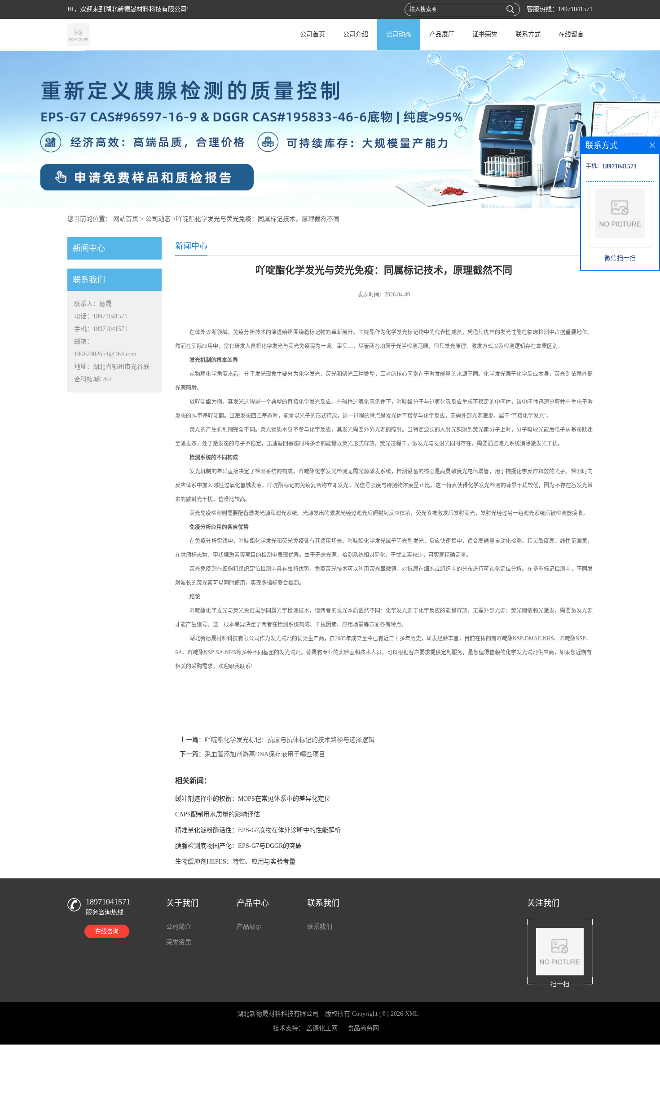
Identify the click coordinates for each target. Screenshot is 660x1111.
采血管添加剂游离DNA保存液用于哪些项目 (265, 754)
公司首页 (312, 34)
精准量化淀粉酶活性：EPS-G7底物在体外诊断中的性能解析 (258, 830)
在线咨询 (107, 931)
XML (412, 1013)
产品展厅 (441, 34)
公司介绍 (355, 34)
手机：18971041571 (101, 329)
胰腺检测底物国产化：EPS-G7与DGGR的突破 (238, 845)
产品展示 (249, 926)
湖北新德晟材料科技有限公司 (278, 1013)
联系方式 (528, 34)
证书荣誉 (484, 34)
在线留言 (571, 34)
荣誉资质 (178, 942)
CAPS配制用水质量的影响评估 (217, 814)
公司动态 (398, 34)
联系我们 (319, 926)
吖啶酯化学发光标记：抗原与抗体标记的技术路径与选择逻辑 (289, 739)
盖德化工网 (322, 1028)
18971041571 (575, 9)
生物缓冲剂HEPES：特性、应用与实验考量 (235, 861)
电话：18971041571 (101, 316)
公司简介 (178, 926)
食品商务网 (363, 1028)
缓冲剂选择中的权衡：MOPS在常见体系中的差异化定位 (252, 798)
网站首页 (125, 219)
